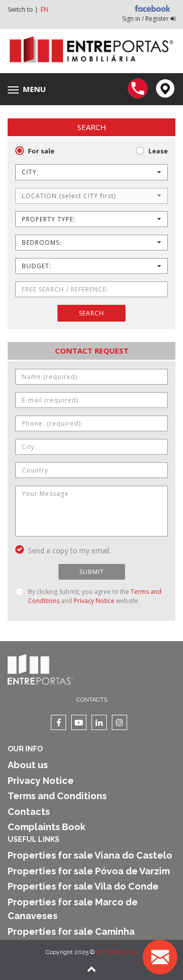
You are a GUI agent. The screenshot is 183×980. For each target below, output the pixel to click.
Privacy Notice (94, 600)
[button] (91, 172)
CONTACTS (91, 699)
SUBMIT (91, 571)
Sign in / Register (146, 18)
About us (28, 765)
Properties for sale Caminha (71, 931)
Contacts (29, 811)
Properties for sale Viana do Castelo (90, 855)
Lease (158, 150)
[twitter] (78, 722)
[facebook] (58, 722)
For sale (41, 150)
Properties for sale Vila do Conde (83, 886)
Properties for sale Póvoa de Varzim (89, 871)
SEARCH (91, 313)
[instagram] (119, 722)
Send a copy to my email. (69, 550)
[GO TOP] (91, 969)
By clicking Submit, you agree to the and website (95, 596)
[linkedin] (99, 722)
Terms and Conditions (57, 796)
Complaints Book (46, 826)
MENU (29, 89)
